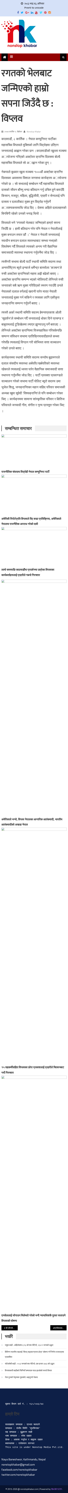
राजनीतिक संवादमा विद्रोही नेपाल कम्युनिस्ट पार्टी (25, 472)
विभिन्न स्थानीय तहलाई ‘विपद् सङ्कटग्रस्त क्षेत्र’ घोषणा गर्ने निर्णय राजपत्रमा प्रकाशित (34, 1354)
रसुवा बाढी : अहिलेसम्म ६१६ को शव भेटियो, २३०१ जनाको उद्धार (29, 1345)
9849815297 (56, 1489)
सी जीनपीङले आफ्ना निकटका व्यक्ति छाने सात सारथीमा (12, 1328)
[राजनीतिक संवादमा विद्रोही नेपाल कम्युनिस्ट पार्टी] (34, 451)
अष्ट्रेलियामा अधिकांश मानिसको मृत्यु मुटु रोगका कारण (60, 1328)
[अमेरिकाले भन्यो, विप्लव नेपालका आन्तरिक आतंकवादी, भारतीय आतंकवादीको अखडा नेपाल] (34, 698)
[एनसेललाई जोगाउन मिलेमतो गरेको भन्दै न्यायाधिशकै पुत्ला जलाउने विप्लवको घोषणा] (34, 1194)
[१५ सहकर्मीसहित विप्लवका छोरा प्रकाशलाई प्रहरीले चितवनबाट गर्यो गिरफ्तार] (34, 946)
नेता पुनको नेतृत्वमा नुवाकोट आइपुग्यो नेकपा (21, 1377)
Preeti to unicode (34, 7)
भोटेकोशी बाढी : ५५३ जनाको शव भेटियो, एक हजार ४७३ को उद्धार (29, 1363)
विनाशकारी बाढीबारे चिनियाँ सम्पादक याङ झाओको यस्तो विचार (28, 1370)
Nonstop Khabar (33, 131)
